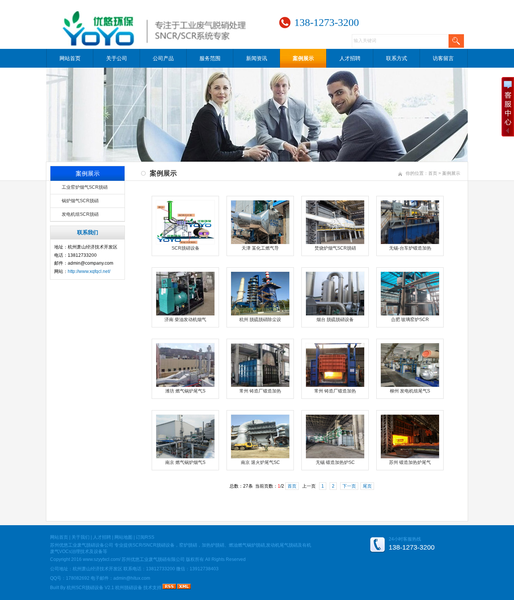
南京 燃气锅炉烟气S (185, 462)
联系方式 (396, 58)
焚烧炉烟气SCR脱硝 (335, 248)
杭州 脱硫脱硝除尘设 (260, 319)
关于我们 (80, 537)
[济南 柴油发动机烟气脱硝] (185, 314)
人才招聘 (349, 58)
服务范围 (210, 58)
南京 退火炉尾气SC (260, 462)
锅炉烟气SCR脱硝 (80, 200)
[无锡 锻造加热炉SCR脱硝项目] (335, 457)
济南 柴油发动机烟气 (185, 319)
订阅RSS (145, 537)
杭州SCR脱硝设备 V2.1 (90, 587)
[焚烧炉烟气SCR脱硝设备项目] (335, 242)
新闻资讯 (256, 58)
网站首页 (70, 58)
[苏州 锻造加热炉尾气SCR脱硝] (409, 457)
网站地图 (123, 537)
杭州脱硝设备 (128, 587)
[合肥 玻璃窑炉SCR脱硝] (409, 314)
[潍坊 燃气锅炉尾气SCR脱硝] (185, 385)
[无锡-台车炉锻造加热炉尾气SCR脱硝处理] (409, 242)
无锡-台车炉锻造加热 (410, 248)
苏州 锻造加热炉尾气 (410, 462)
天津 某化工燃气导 (260, 248)
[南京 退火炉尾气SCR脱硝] (260, 457)
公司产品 (163, 58)
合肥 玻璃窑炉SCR (410, 319)
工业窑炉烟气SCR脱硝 (85, 187)
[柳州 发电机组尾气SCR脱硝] (409, 385)
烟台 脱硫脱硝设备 (335, 319)
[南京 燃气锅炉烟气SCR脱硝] (185, 457)
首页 (432, 173)
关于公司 (116, 58)
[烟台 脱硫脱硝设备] (335, 314)
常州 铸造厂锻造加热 (260, 391)
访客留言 (443, 58)
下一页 (349, 486)
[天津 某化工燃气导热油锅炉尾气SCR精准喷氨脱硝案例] (260, 242)
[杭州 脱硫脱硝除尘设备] (260, 314)
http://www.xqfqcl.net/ (89, 271)
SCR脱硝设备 (185, 248)
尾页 (367, 486)
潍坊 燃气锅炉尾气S (185, 391)
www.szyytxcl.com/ (101, 559)
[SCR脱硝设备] (185, 242)
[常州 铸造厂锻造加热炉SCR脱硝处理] (335, 385)
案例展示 (303, 58)
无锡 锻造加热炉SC (335, 462)
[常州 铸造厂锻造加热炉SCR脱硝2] (260, 385)
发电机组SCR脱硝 (80, 214)
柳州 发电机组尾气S (410, 391)
